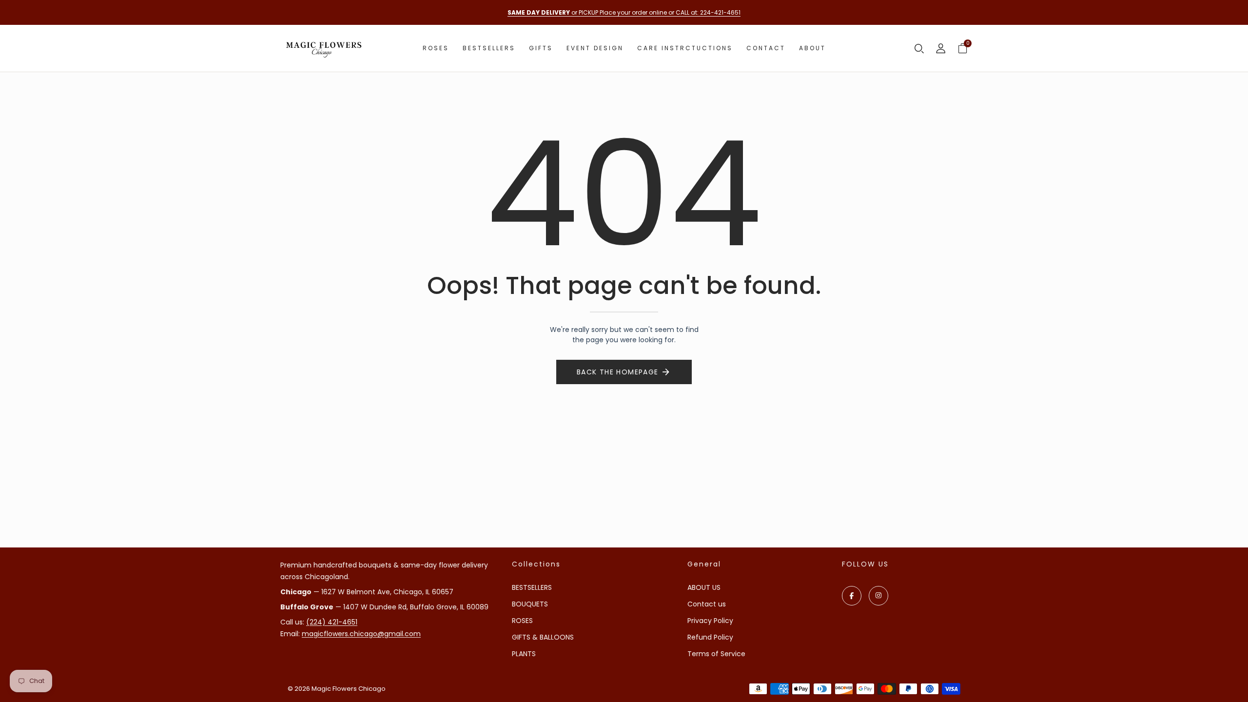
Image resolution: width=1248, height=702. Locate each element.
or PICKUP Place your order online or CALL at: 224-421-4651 (624, 12)
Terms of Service (716, 654)
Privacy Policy (710, 620)
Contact (765, 48)
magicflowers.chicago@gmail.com (361, 634)
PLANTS (524, 654)
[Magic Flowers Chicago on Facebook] (851, 595)
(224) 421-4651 (331, 622)
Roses (436, 48)
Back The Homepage (618, 372)
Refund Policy (710, 637)
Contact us (706, 604)
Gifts (541, 48)
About (812, 48)
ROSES (522, 620)
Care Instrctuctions (685, 48)
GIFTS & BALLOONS (543, 637)
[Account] (941, 49)
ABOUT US (704, 587)
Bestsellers (489, 48)
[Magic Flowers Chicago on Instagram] (878, 595)
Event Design (595, 48)
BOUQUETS (530, 604)
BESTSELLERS (532, 587)
